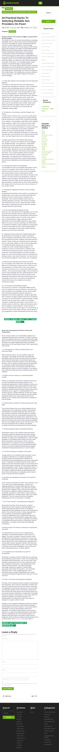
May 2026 (19, 719)
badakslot (44, 167)
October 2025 (20, 735)
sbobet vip (44, 146)
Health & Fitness (48, 726)
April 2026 (19, 721)
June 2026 (19, 716)
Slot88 (43, 132)
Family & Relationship (49, 721)
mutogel (44, 157)
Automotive (9, 8)
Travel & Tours (47, 742)
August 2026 (20, 712)
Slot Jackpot (45, 140)
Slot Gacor (44, 156)
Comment (5, 638)
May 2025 (19, 747)
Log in (31, 712)
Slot (43, 130)
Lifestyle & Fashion (49, 731)
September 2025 (21, 738)
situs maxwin (45, 154)
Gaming (46, 724)
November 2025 (20, 733)
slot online (44, 136)
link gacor (44, 141)
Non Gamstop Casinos (47, 135)
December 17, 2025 (9, 27)
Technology (47, 739)
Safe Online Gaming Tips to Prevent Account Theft (47, 47)
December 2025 (20, 731)
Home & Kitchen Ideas (49, 728)
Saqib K (18, 27)
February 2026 (20, 726)
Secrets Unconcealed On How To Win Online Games (48, 57)
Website (4, 679)
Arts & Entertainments (49, 712)
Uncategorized (48, 744)
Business (46, 716)
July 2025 (19, 743)
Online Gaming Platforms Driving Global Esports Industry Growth (48, 37)
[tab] (40, 3)
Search (48, 13)
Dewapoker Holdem (46, 152)
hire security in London (47, 151)
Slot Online (44, 143)
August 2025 (20, 740)
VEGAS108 (44, 144)
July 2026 (19, 714)
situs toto (44, 138)
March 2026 (19, 724)
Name (4, 662)
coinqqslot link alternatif (48, 159)
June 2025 (19, 745)
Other (45, 733)
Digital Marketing (48, 719)
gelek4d (43, 160)
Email (4, 670)
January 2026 (20, 728)
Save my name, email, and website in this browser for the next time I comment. (19, 684)
